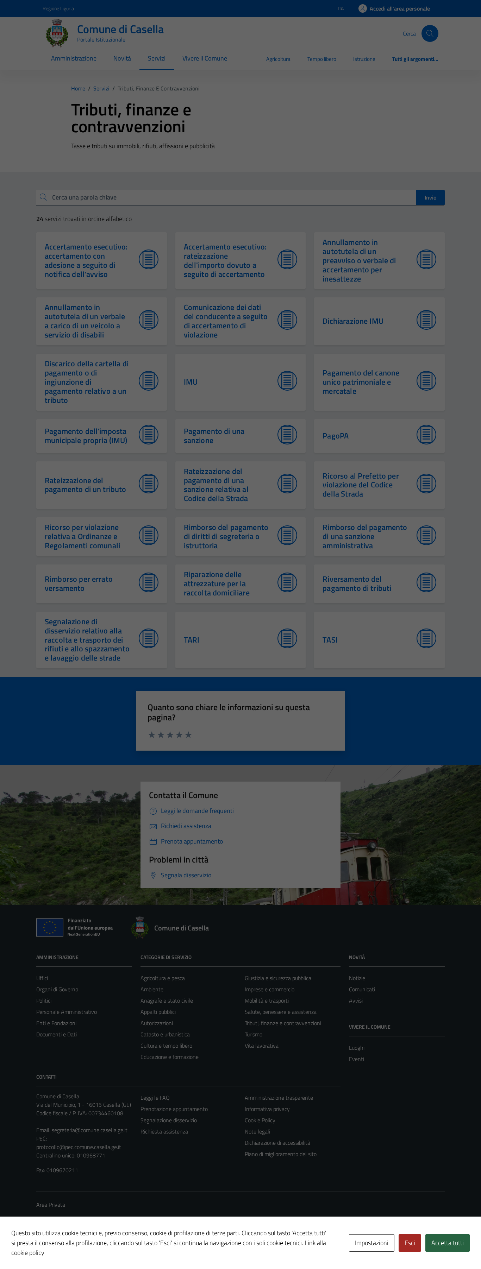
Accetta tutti (447, 1243)
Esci (410, 1243)
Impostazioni (371, 1243)
